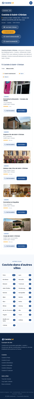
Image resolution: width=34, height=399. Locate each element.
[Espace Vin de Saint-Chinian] (17, 123)
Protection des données (27, 392)
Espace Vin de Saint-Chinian (13, 134)
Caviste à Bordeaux (7, 363)
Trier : (3, 68)
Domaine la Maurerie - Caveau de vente (15, 100)
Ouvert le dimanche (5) (12, 36)
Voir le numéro (10, 111)
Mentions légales (4, 392)
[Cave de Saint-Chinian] (17, 224)
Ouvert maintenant (10, 73)
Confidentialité (16, 392)
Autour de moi (9, 32)
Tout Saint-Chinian (11, 27)
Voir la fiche (21, 111)
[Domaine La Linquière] (17, 190)
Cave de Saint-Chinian (11, 236)
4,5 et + (6, 77)
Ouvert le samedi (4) (11, 41)
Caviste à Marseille (7, 365)
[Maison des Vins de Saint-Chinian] (17, 156)
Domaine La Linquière (11, 202)
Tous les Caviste (6, 379)
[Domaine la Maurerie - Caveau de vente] (17, 87)
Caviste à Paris (6, 357)
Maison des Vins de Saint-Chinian (15, 168)
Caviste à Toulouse (7, 370)
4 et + (22, 73)
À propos (14, 394)
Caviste (9, 3)
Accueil (3, 22)
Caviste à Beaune (7, 368)
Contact (20, 394)
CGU (11, 392)
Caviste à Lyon (6, 360)
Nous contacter (6, 384)
